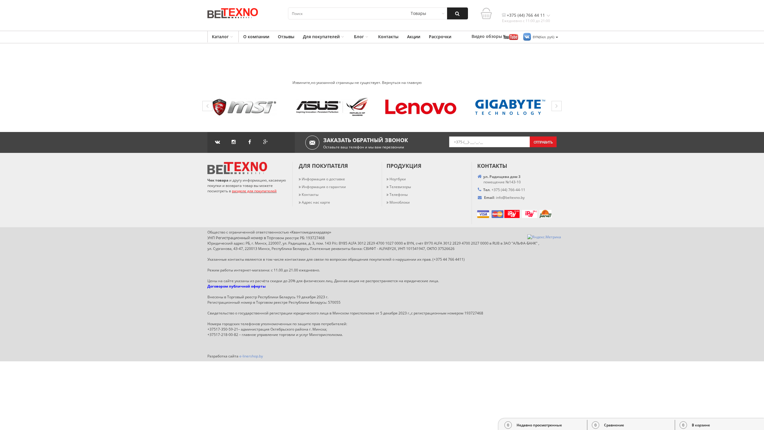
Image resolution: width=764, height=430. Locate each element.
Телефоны (398, 194)
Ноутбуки (397, 179)
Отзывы (286, 36)
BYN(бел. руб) (544, 37)
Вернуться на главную (402, 82)
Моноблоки (399, 202)
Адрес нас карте (316, 202)
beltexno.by (510, 197)
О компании (256, 36)
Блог (359, 36)
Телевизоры (400, 186)
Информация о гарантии (324, 186)
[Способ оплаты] (503, 213)
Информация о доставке (323, 179)
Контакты (388, 36)
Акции (413, 36)
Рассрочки (440, 36)
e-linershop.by (251, 356)
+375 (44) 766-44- (506, 189)
